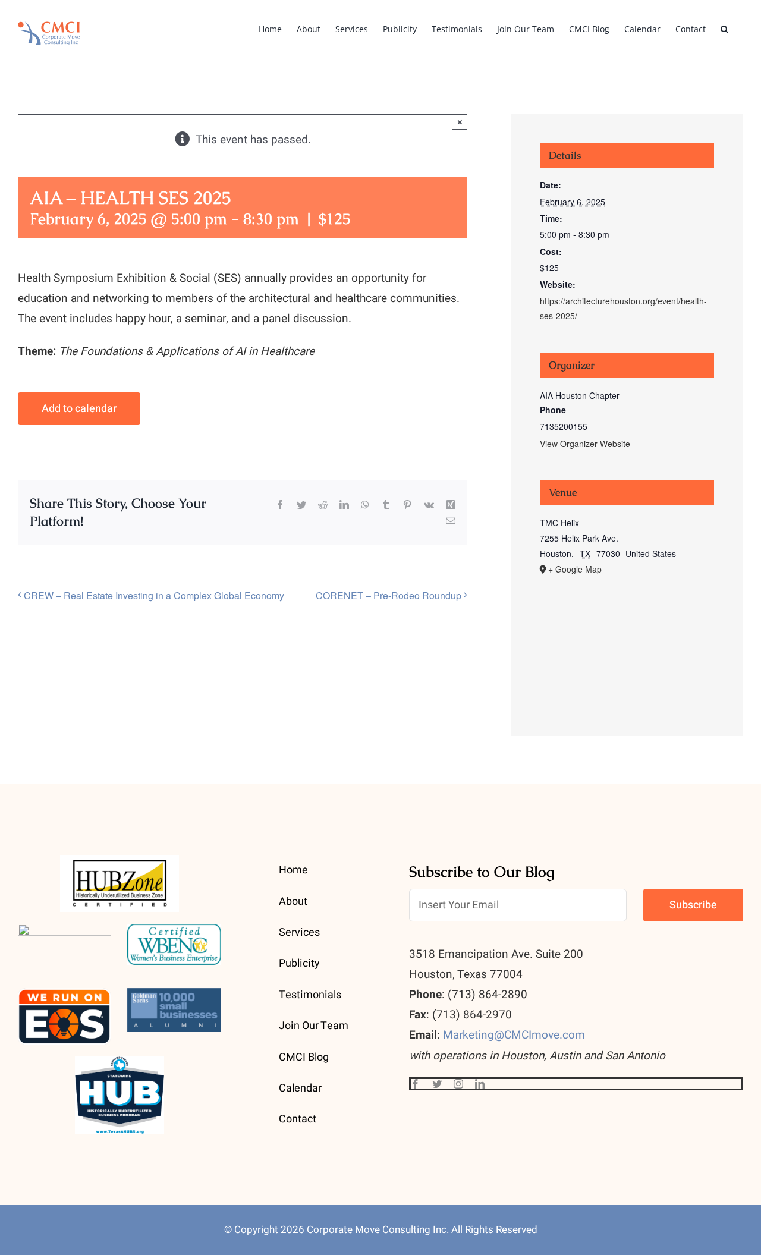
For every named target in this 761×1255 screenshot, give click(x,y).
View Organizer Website (585, 443)
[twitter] (437, 1084)
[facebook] (415, 1084)
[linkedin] (480, 1084)
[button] (724, 28)
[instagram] (458, 1084)
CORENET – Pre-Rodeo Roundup (388, 595)
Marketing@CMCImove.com (514, 1035)
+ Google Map (575, 569)
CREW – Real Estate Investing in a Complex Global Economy (154, 595)
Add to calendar (79, 408)
